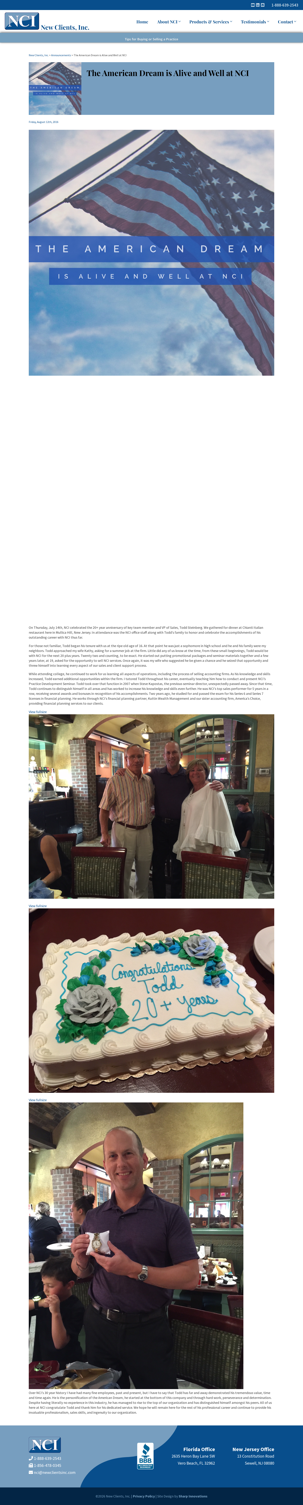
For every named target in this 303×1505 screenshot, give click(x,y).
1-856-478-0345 (47, 1465)
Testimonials (253, 21)
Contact (285, 21)
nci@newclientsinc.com (55, 1472)
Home (142, 21)
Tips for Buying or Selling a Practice (151, 39)
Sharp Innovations (193, 1496)
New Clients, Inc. (65, 27)
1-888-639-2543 (284, 5)
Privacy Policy (144, 1496)
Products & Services (209, 21)
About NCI (167, 21)
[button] (151, 711)
